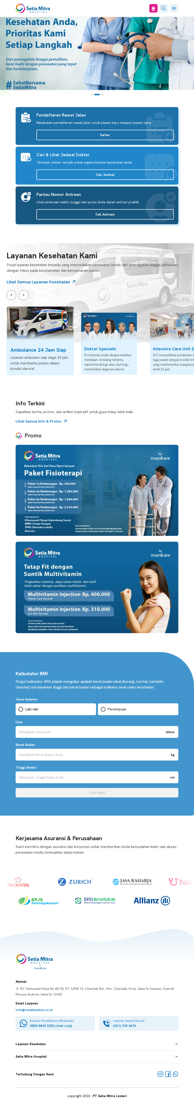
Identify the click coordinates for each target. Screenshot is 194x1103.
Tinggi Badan (26, 767)
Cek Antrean (105, 214)
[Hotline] (153, 8)
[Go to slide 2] (97, 94)
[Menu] (174, 8)
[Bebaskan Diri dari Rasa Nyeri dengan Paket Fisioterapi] (97, 490)
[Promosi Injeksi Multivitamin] (97, 587)
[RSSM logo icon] (33, 8)
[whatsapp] (175, 1074)
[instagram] (160, 1074)
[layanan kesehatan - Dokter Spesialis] (109, 344)
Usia (19, 722)
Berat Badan (25, 745)
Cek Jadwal (105, 175)
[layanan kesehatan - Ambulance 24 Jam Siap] (40, 341)
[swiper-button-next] (23, 295)
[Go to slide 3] (102, 94)
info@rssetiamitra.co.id (34, 1010)
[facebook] (168, 1074)
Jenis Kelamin (27, 699)
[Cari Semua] (163, 8)
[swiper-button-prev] (11, 295)
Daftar (105, 135)
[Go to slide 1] (91, 94)
